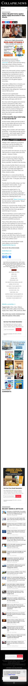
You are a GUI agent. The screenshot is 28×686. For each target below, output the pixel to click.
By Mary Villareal (15, 588)
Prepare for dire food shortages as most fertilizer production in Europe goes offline (16, 553)
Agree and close (14, 677)
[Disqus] (14, 412)
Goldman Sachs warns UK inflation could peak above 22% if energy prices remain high (16, 525)
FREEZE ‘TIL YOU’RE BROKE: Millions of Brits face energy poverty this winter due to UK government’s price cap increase (16, 579)
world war (19, 310)
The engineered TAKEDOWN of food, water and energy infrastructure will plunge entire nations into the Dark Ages (16, 539)
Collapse (19, 307)
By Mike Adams (15, 541)
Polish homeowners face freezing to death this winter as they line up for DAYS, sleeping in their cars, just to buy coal (16, 628)
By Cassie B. (14, 521)
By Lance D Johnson (15, 548)
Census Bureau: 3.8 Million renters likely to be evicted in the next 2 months (16, 572)
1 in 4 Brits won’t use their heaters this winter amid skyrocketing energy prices (16, 519)
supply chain (5, 310)
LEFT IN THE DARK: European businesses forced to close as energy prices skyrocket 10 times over (16, 546)
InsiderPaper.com (6, 250)
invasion (4, 308)
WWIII (24, 310)
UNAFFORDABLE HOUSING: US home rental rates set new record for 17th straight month (15, 592)
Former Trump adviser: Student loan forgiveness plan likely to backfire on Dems (15, 643)
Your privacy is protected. (8, 333)
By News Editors (15, 534)
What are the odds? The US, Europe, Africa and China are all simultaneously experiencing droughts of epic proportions (16, 606)
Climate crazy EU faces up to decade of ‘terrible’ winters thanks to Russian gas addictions (16, 532)
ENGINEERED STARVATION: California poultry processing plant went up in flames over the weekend (15, 559)
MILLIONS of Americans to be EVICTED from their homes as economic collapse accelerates (16, 614)
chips (15, 307)
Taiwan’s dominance (18, 199)
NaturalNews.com (6, 253)
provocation (20, 308)
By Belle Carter (15, 574)
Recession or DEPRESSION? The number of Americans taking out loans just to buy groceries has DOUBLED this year (16, 513)
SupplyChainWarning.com (9, 245)
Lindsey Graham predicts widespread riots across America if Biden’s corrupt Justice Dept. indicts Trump (16, 621)
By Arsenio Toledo (15, 569)
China (11, 307)
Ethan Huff (11, 19)
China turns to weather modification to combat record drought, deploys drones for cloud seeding (16, 599)
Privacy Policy (11, 674)
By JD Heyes (14, 555)
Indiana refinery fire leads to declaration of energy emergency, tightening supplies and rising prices (16, 636)
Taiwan (11, 310)
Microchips (10, 308)
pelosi (15, 308)
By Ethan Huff (14, 515)
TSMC (15, 310)
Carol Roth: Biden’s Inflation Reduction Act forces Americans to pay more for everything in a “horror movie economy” (16, 585)
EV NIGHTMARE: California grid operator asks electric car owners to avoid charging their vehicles (16, 566)
